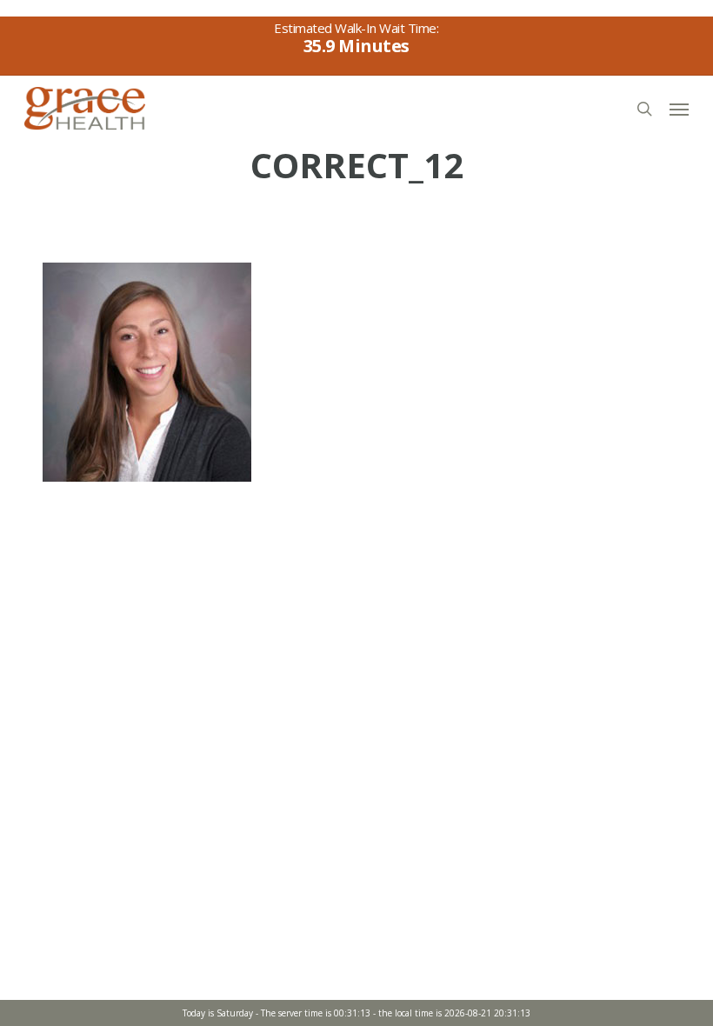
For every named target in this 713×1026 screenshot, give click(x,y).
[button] (679, 108)
